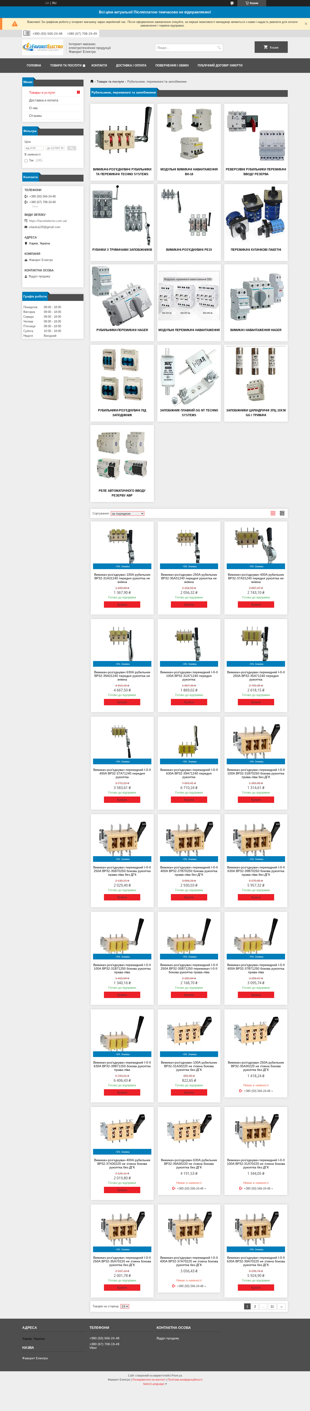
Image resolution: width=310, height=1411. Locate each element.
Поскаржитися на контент (149, 1379)
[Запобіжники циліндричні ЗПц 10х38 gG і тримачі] (256, 376)
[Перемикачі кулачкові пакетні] (256, 215)
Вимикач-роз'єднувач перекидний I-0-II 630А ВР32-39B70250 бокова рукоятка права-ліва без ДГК (256, 870)
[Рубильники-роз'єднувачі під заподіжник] (122, 376)
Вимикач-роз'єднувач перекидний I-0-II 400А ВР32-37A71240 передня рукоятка (122, 773)
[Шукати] (219, 48)
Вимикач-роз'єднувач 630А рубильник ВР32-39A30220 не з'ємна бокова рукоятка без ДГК (189, 1163)
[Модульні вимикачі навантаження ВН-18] (189, 135)
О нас (33, 108)
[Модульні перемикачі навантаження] (189, 295)
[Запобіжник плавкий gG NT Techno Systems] (189, 376)
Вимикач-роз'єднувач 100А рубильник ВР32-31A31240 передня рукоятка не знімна (122, 578)
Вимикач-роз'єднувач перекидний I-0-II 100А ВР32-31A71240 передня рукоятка (189, 675)
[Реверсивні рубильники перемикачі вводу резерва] (256, 135)
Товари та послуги (65, 65)
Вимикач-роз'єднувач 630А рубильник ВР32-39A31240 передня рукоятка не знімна (122, 675)
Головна (34, 65)
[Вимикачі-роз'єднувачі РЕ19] (189, 215)
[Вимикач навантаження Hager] (256, 295)
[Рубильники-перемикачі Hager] (122, 295)
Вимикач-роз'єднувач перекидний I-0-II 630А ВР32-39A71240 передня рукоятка (189, 773)
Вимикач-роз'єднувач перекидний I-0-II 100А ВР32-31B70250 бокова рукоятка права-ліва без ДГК (256, 773)
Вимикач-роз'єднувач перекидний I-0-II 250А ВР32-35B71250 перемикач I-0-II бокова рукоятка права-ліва (189, 968)
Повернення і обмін (172, 65)
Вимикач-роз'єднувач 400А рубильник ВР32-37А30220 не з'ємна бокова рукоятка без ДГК (122, 1163)
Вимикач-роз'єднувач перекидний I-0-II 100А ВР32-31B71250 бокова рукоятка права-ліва (122, 968)
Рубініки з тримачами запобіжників (122, 249)
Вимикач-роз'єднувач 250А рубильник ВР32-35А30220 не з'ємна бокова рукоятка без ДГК (256, 1066)
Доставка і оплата (131, 65)
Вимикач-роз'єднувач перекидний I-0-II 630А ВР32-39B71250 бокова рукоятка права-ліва (122, 1066)
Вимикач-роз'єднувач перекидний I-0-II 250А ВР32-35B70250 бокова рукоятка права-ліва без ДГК (122, 870)
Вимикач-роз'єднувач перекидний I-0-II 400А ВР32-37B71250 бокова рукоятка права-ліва (256, 968)
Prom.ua (177, 1375)
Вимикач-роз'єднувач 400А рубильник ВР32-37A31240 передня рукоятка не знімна (256, 578)
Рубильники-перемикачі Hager (122, 330)
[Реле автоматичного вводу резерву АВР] (122, 456)
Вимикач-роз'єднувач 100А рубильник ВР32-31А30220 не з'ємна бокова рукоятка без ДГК (189, 1066)
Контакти (99, 65)
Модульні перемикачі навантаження (189, 330)
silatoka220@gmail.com (44, 227)
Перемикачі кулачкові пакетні (256, 249)
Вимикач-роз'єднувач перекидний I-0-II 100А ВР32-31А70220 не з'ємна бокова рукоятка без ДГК (256, 1163)
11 (272, 1306)
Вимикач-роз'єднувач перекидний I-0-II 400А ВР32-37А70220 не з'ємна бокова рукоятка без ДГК (189, 1261)
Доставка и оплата (43, 100)
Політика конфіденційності (185, 1379)
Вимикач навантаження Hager (255, 330)
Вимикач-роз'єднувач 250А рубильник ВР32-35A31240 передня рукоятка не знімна (189, 578)
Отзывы (35, 116)
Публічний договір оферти (220, 65)
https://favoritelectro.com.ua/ (48, 221)
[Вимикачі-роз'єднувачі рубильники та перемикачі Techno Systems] (122, 135)
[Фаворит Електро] (42, 47)
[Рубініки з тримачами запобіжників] (122, 215)
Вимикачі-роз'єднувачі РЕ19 (189, 249)
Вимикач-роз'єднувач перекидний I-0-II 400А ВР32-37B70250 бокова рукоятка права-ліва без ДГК (189, 870)
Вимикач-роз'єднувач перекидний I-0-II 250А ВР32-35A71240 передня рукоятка (256, 675)
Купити (122, 604)
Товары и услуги (42, 92)
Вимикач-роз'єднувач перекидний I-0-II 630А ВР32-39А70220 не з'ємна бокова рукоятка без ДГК (256, 1261)
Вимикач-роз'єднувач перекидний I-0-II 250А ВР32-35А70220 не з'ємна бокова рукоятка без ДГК (122, 1261)
